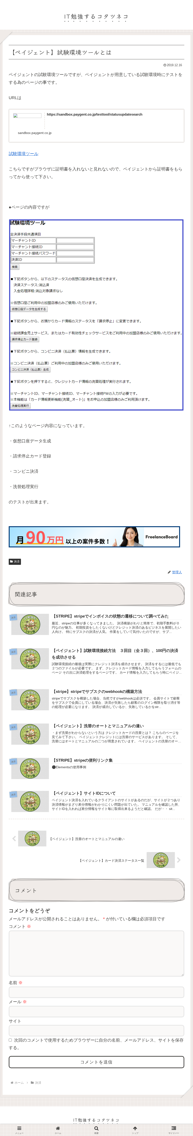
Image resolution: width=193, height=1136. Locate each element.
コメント (20, 926)
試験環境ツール (23, 153)
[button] (177, 818)
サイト (15, 1021)
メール (18, 1001)
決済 (17, 561)
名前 (16, 982)
